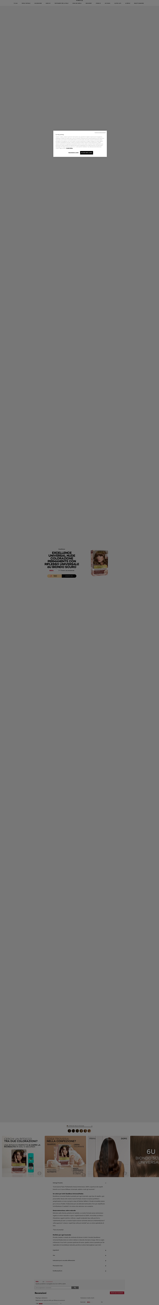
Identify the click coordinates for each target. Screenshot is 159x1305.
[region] (80, 144)
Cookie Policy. (69, 148)
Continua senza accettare (100, 132)
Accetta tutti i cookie (86, 152)
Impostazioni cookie (73, 152)
